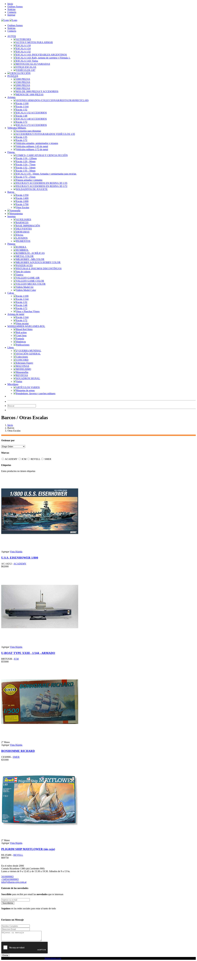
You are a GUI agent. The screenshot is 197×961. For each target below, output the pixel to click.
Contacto (11, 12)
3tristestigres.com (52, 958)
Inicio (10, 3)
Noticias (11, 9)
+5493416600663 (10, 879)
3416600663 (7, 876)
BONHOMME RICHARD (18, 751)
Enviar (5, 955)
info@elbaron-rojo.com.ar (13, 882)
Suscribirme (7, 903)
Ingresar (11, 15)
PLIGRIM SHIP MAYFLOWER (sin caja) (28, 849)
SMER (47, 459)
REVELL (36, 459)
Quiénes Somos (15, 6)
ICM (24, 459)
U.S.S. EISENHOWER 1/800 (19, 557)
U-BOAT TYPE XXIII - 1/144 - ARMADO (28, 653)
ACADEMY (11, 459)
